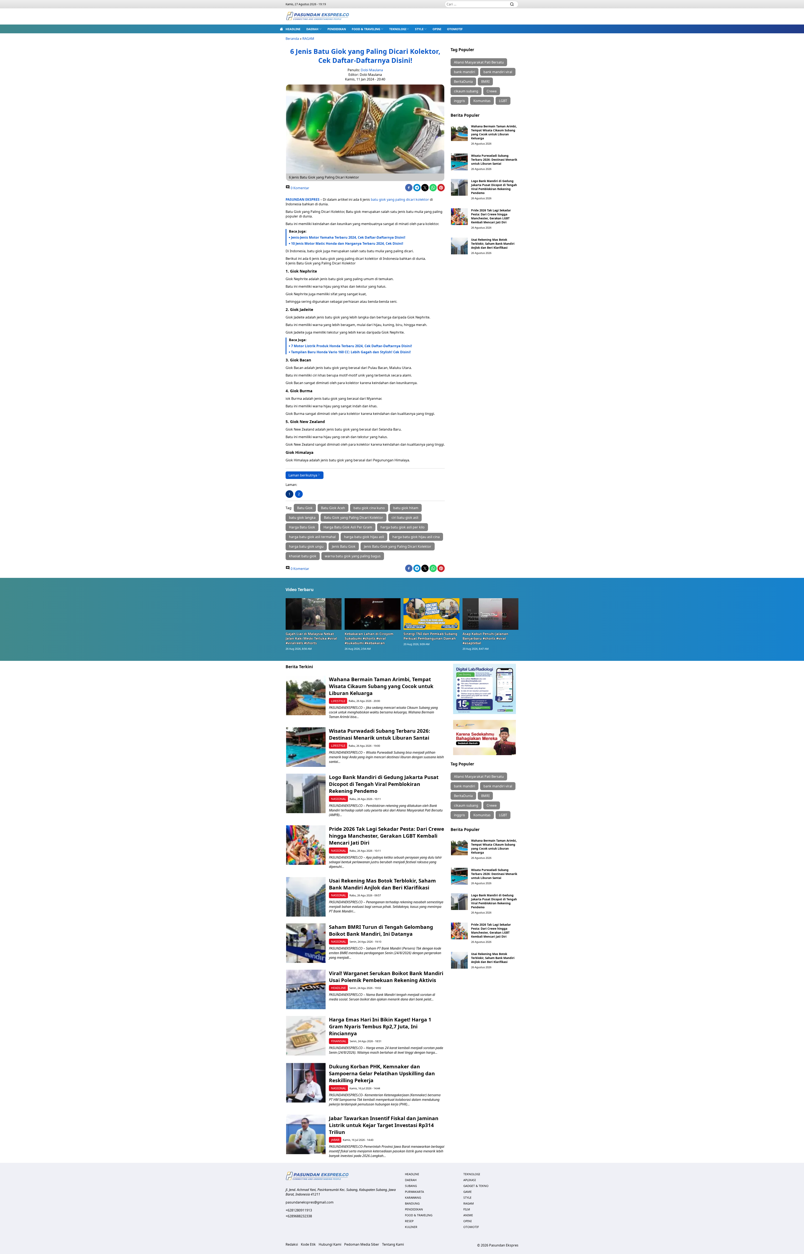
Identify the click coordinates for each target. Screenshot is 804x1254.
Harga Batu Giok (302, 527)
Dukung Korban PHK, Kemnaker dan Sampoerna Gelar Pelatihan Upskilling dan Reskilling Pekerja (382, 1073)
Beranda (292, 38)
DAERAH (312, 29)
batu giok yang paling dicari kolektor (400, 199)
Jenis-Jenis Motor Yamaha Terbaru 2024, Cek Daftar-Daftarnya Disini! (348, 237)
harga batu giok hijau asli (364, 536)
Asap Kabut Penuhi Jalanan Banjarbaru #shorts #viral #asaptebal (485, 638)
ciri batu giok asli (405, 517)
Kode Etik (308, 1244)
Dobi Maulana (372, 70)
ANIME (468, 1215)
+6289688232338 (299, 1216)
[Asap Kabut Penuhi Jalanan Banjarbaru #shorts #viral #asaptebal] (491, 614)
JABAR (335, 1140)
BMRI (485, 81)
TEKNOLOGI (397, 29)
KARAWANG (413, 1198)
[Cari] (511, 4)
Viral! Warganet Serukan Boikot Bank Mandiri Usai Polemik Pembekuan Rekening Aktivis (386, 977)
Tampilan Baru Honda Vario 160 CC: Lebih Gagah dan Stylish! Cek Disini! (351, 352)
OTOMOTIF (455, 29)
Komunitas (482, 100)
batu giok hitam (405, 508)
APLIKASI (469, 1180)
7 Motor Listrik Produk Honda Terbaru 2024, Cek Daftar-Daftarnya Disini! (351, 346)
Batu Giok (305, 508)
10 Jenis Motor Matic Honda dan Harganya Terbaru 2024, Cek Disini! (347, 243)
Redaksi (292, 1244)
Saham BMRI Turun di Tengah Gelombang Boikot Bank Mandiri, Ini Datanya (381, 930)
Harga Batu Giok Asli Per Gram (347, 527)
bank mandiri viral (497, 72)
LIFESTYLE (338, 701)
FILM (466, 1209)
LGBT (503, 100)
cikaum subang (466, 91)
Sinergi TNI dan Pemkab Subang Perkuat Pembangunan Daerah (430, 636)
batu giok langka (302, 517)
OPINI (437, 29)
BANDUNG (412, 1203)
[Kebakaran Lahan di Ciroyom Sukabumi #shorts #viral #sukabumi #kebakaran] (373, 614)
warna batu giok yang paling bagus (353, 556)
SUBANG (411, 1186)
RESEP (409, 1221)
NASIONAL (338, 799)
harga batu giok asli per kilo (402, 527)
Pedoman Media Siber (361, 1244)
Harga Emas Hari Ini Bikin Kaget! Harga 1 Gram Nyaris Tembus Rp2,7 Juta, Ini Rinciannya (380, 1026)
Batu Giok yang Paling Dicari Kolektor (353, 517)
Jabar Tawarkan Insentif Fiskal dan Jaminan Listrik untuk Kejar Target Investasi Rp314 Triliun (383, 1125)
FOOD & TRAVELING (366, 29)
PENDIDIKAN (336, 29)
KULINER (411, 1227)
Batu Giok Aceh (333, 508)
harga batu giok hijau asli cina (416, 536)
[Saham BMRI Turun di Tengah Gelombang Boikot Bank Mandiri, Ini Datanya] (306, 943)
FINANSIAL (338, 1041)
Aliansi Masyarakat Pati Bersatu (479, 62)
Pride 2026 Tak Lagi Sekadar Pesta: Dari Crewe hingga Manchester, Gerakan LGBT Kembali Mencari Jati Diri (491, 216)
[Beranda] (281, 29)
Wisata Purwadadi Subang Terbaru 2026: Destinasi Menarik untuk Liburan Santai (494, 160)
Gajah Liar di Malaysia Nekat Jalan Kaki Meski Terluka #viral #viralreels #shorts (311, 638)
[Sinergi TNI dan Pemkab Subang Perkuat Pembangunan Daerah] (431, 614)
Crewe (492, 91)
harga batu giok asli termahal (312, 536)
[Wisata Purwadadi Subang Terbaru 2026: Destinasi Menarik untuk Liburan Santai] (459, 162)
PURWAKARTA (414, 1192)
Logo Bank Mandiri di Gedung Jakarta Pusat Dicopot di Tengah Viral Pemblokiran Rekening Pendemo (494, 187)
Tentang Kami (393, 1244)
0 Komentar (299, 188)
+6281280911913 (299, 1210)
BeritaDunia (463, 81)
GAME (467, 1192)
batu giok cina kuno (369, 508)
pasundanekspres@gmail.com (310, 1202)
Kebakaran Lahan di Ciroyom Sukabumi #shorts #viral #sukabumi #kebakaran (369, 638)
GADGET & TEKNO (475, 1186)
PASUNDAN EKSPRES (303, 199)
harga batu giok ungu (306, 546)
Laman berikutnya (303, 475)
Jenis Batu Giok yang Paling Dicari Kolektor (397, 546)
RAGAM (308, 38)
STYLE (419, 29)
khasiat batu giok (302, 556)
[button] (314, 29)
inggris (459, 100)
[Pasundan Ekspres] (317, 16)
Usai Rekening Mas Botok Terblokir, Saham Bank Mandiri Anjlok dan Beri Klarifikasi (492, 244)
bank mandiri (464, 72)
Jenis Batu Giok (344, 546)
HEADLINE (293, 29)
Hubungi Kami (330, 1244)
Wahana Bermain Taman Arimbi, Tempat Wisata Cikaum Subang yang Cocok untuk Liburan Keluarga (494, 132)
